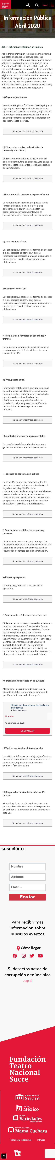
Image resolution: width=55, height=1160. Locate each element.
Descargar (27, 730)
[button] (37, 5)
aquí (27, 981)
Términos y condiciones (21, 1140)
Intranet (41, 1140)
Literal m (9, 716)
